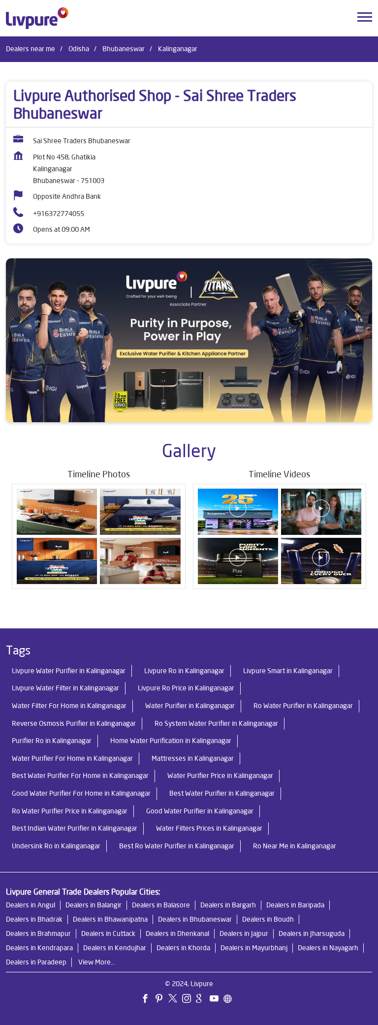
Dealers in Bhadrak (34, 919)
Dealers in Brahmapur (38, 933)
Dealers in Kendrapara (39, 947)
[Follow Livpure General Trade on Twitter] (175, 1000)
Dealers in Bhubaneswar (195, 919)
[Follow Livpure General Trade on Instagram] (189, 1000)
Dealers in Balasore (161, 905)
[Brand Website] (230, 1000)
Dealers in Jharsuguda (312, 933)
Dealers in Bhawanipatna (110, 919)
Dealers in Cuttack (108, 933)
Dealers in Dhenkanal (177, 933)
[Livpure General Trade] (37, 18)
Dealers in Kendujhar (114, 947)
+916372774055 (58, 213)
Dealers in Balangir (93, 905)
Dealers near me (30, 48)
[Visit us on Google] (203, 1000)
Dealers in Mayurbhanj (253, 947)
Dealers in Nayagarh (328, 947)
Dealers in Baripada (295, 905)
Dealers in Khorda (183, 947)
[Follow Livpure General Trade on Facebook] (148, 1000)
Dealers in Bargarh (228, 905)
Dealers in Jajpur (244, 933)
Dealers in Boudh (268, 919)
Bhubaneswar (123, 48)
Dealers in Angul (30, 905)
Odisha (78, 48)
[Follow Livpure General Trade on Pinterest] (161, 1000)
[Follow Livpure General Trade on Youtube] (216, 1000)
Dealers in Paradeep (36, 962)
